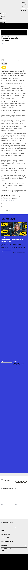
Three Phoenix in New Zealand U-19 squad (18, 364)
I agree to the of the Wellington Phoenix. (14, 203)
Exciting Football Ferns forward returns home (12, 240)
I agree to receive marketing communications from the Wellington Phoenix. (14, 206)
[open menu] (1, 11)
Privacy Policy (13, 202)
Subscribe (7, 210)
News (7, 36)
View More (24, 219)
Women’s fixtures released (19, 252)
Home (2, 36)
